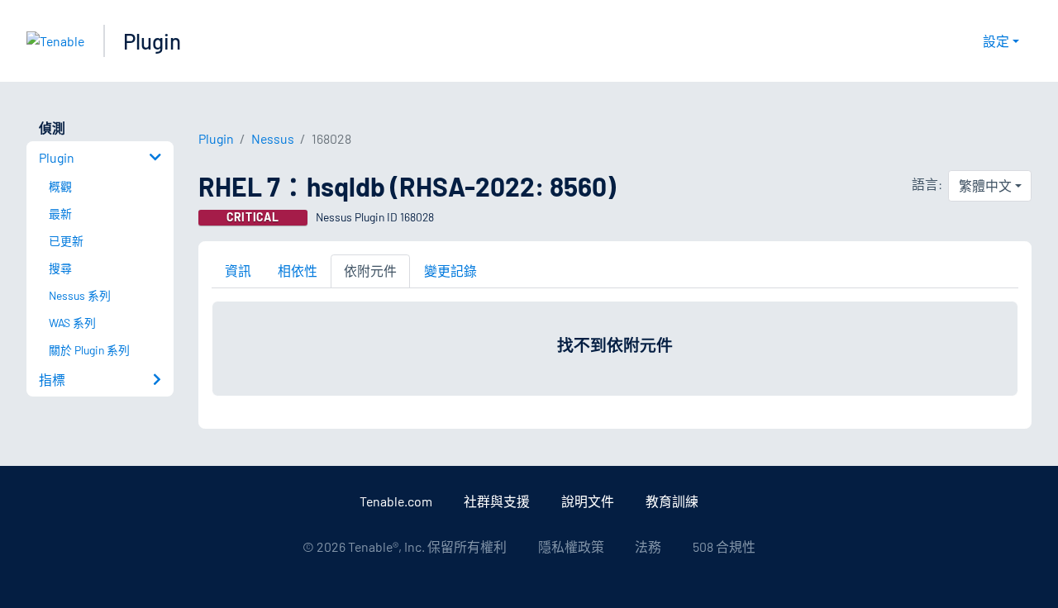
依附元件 (370, 270)
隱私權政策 (571, 546)
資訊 (238, 270)
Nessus (272, 138)
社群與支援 (497, 501)
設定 (996, 41)
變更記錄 (450, 270)
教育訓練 (672, 501)
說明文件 (587, 501)
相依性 (297, 270)
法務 (648, 546)
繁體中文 (985, 185)
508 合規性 (724, 546)
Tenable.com (396, 501)
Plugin (152, 41)
